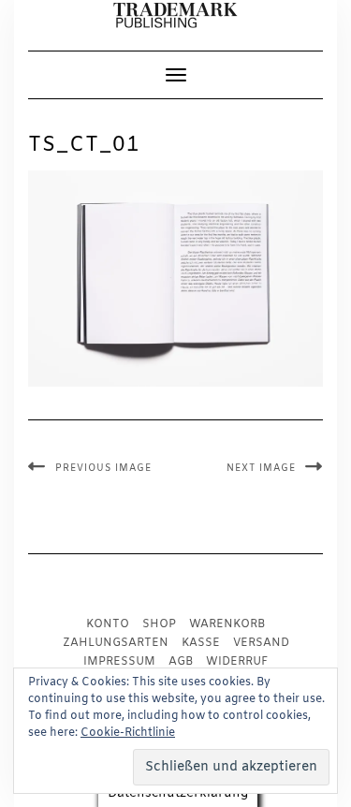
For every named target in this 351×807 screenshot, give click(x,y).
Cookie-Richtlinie (127, 733)
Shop (159, 624)
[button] (175, 16)
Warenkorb (227, 624)
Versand (261, 643)
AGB (180, 661)
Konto (107, 624)
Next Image (261, 468)
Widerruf (237, 661)
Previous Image (103, 468)
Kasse (201, 643)
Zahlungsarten (115, 643)
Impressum (119, 661)
